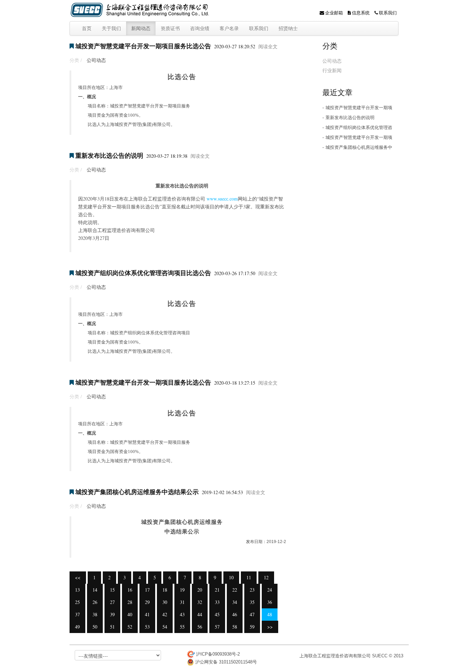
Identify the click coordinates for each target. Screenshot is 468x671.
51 (112, 626)
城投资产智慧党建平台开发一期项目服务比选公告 (143, 45)
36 (269, 602)
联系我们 (387, 13)
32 (199, 602)
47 (252, 614)
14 (95, 589)
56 (199, 626)
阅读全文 (268, 46)
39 (112, 614)
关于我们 (111, 28)
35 (252, 602)
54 (164, 626)
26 (95, 602)
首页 (86, 28)
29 (147, 602)
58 (234, 626)
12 (266, 577)
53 (147, 626)
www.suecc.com (222, 198)
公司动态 (96, 60)
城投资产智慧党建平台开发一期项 (358, 107)
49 (77, 626)
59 (252, 626)
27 (112, 602)
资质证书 (170, 28)
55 (182, 626)
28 (129, 602)
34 (234, 602)
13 (77, 589)
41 (147, 614)
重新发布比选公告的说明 (109, 155)
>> (270, 626)
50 (95, 626)
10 (231, 577)
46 (234, 614)
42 (164, 614)
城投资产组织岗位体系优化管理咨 (358, 127)
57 (217, 626)
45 (217, 614)
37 (77, 614)
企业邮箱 (333, 13)
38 (95, 614)
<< (78, 577)
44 (199, 614)
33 (217, 602)
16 (129, 589)
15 (112, 589)
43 (182, 614)
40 (129, 614)
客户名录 (229, 28)
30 (164, 602)
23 (252, 589)
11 (248, 577)
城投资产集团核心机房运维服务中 (358, 147)
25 (77, 602)
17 (147, 589)
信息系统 (360, 13)
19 (182, 589)
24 (269, 589)
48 (269, 614)
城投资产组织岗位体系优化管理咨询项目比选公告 (143, 272)
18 (164, 589)
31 (182, 602)
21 (217, 589)
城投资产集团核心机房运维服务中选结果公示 (137, 491)
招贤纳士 (288, 28)
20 (199, 589)
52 (129, 626)
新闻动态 (140, 28)
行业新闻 (332, 70)
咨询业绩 (199, 28)
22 (234, 589)
